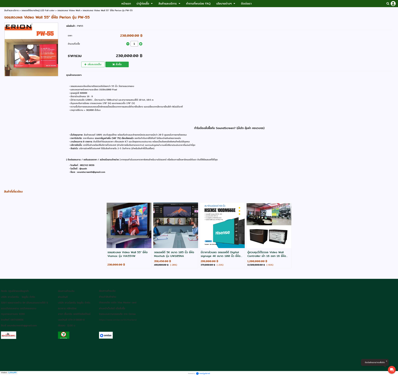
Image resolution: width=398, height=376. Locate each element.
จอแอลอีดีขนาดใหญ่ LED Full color (38, 10)
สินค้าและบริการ (11, 10)
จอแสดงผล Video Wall (69, 10)
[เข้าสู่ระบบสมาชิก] (393, 3)
